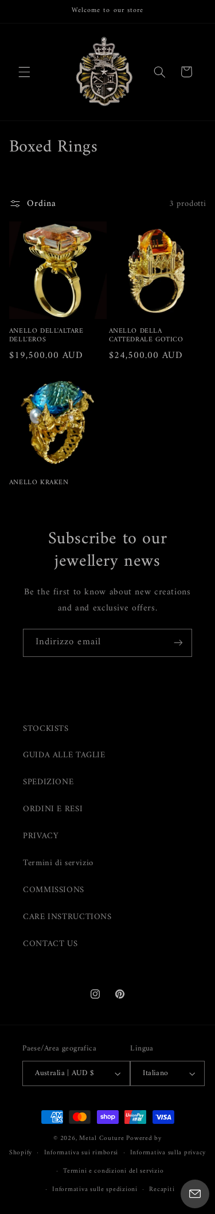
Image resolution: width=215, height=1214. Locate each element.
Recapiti (161, 1189)
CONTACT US (50, 943)
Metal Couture (101, 1138)
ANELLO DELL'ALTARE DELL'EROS (46, 336)
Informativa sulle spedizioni (95, 1189)
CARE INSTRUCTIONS (67, 916)
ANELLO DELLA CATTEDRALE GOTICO (146, 336)
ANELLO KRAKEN (39, 483)
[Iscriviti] (178, 643)
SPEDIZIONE (48, 782)
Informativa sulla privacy (168, 1152)
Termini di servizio (58, 862)
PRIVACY (40, 835)
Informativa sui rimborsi (81, 1152)
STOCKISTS (46, 728)
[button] (24, 72)
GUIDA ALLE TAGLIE (64, 755)
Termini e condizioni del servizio (113, 1171)
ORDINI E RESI (53, 808)
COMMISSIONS (53, 889)
